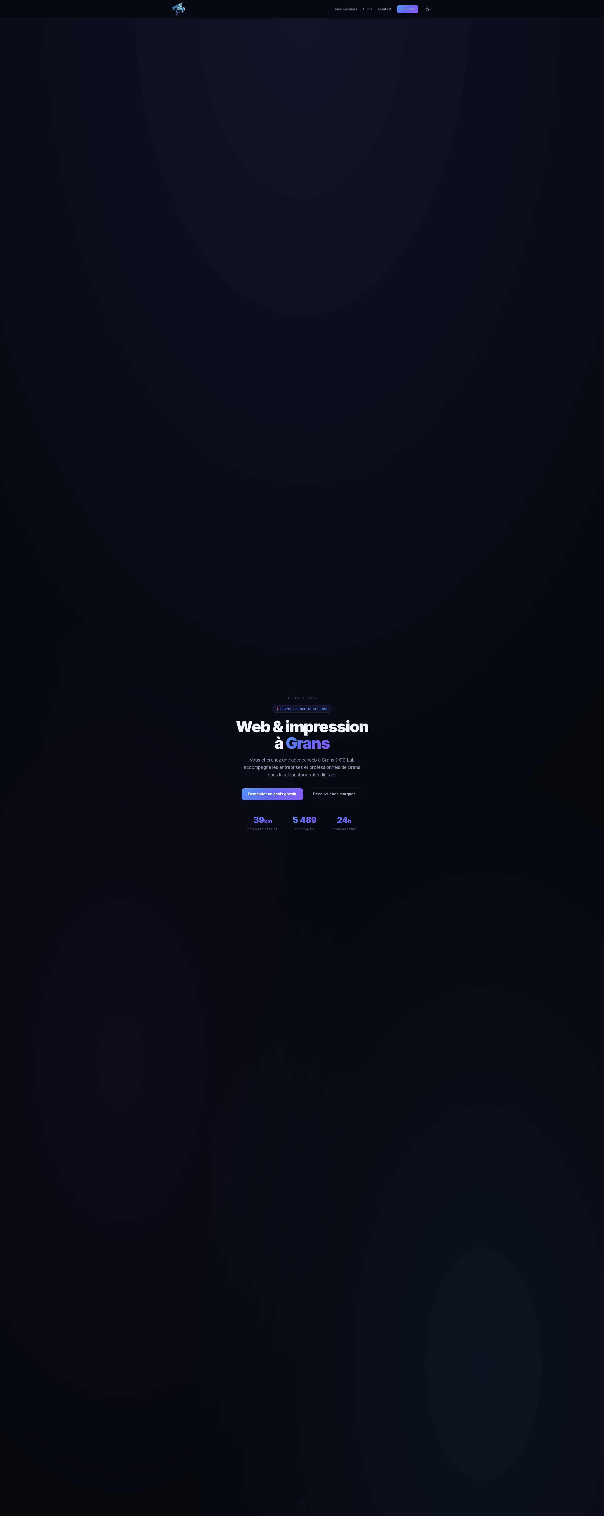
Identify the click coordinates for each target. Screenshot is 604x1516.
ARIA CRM (408, 9)
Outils (368, 9)
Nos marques (346, 9)
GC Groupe (296, 698)
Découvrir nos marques (334, 794)
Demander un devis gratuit (272, 794)
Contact (384, 9)
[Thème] (428, 9)
